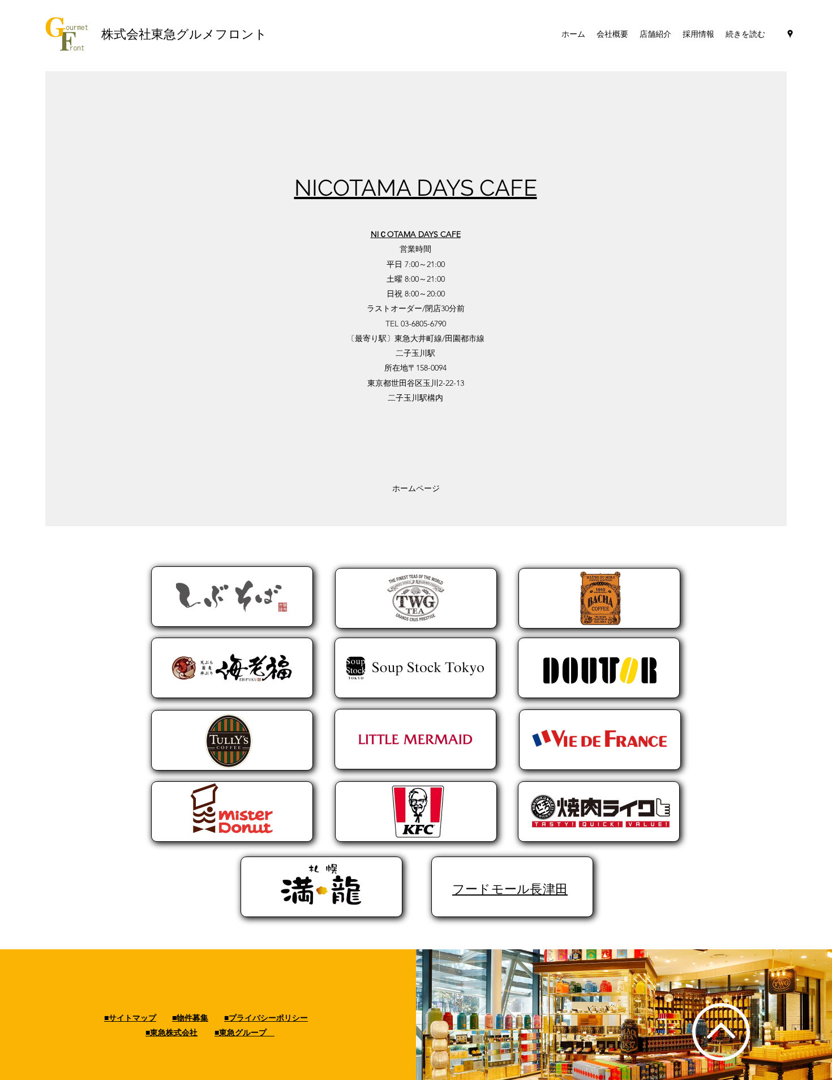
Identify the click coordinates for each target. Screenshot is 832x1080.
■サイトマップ (130, 1018)
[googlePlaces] (790, 34)
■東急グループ (245, 1032)
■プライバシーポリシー (266, 1018)
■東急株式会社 (171, 1032)
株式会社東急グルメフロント (186, 34)
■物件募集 (190, 1018)
